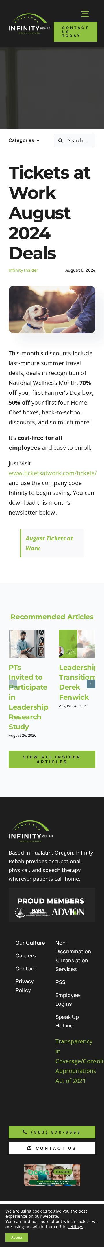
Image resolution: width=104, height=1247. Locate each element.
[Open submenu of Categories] (36, 140)
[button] (13, 684)
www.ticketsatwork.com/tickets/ (53, 473)
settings (75, 1226)
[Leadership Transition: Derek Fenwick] (77, 644)
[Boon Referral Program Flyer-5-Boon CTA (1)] (52, 1167)
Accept (16, 1237)
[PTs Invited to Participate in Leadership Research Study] (27, 644)
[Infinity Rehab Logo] (29, 16)
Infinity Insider (23, 270)
